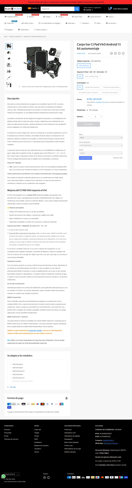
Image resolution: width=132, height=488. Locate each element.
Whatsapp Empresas (111, 443)
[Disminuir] (89, 116)
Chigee (36, 433)
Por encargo (88, 124)
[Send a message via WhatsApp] (3, 476)
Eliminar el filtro (118, 158)
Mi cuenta (87, 10)
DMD (36, 439)
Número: (80, 116)
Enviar (6, 436)
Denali (36, 436)
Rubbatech (38, 442)
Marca (81, 134)
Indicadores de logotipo (72, 436)
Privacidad (7, 433)
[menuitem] (13, 16)
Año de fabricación (84, 142)
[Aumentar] (102, 116)
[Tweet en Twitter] (119, 53)
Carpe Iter (81, 53)
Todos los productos (15, 36)
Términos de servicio (11, 439)
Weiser (36, 452)
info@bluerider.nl (108, 440)
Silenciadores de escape (72, 449)
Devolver (7, 429)
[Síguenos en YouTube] (48, 477)
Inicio (5, 36)
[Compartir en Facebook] (111, 53)
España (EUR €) (10, 474)
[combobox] (57, 9)
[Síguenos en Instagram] (44, 477)
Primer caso (68, 445)
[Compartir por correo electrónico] (123, 53)
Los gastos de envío (101, 102)
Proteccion (68, 429)
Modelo (81, 150)
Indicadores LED (70, 433)
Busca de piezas (86, 158)
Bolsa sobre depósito (71, 442)
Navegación (68, 439)
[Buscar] (77, 9)
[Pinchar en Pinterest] (115, 53)
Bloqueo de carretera (41, 445)
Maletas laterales (70, 452)
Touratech (37, 449)
